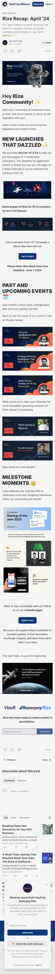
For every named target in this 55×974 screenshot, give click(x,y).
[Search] (50, 818)
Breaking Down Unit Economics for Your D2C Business (17, 829)
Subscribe (38, 4)
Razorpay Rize (15, 41)
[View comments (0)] (12, 51)
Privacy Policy (37, 956)
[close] (46, 884)
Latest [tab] (13, 817)
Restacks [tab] (21, 780)
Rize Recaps (9, 13)
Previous (11, 760)
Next (45, 760)
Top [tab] (5, 817)
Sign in (49, 4)
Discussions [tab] (24, 817)
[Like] (5, 51)
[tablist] (15, 781)
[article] (27, 836)
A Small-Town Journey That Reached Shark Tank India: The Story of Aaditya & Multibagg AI (19, 858)
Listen (48, 42)
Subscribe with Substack (29, 943)
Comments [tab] (9, 780)
